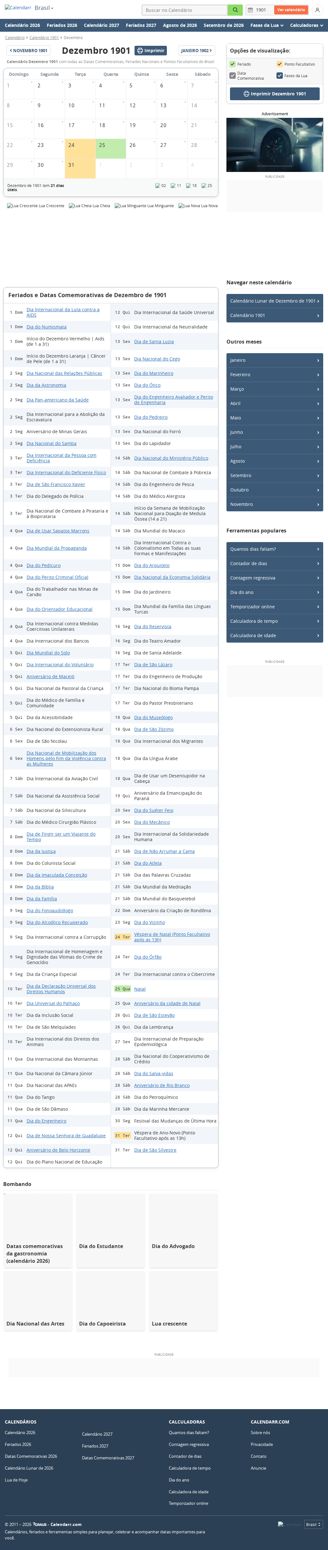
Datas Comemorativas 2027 (108, 1458)
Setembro (240, 475)
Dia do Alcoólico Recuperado (57, 922)
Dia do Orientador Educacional (60, 609)
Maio (235, 418)
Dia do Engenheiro (46, 1121)
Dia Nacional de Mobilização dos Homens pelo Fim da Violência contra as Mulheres (66, 758)
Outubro (239, 490)
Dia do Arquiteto (151, 565)
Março (237, 389)
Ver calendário (291, 9)
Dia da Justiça (41, 851)
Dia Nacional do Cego (157, 359)
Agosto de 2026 (180, 25)
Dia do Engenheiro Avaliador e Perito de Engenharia (173, 399)
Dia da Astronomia (46, 385)
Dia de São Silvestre (155, 1150)
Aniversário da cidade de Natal (167, 1003)
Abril (235, 403)
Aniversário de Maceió (50, 676)
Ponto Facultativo (299, 64)
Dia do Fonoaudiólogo (50, 910)
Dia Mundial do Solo (48, 653)
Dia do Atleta (148, 863)
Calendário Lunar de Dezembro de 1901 (273, 301)
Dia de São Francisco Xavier (56, 484)
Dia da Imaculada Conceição (57, 875)
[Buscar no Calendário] (235, 10)
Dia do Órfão (147, 957)
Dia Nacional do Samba (52, 443)
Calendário (15, 37)
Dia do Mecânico (152, 822)
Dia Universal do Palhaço (53, 1003)
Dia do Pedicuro (44, 565)
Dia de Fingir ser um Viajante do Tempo (61, 836)
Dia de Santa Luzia (154, 341)
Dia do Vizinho (149, 922)
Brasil (42, 8)
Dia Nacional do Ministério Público (171, 458)
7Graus (39, 1524)
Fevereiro (240, 374)
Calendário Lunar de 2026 (29, 1468)
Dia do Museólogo (153, 717)
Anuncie (258, 1468)
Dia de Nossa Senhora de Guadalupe (66, 1135)
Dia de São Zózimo (154, 729)
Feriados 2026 (62, 25)
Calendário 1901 (44, 37)
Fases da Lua (296, 75)
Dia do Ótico (147, 385)
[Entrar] (317, 10)
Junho (236, 432)
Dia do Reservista (152, 626)
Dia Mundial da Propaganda (57, 548)
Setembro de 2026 (224, 25)
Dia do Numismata (47, 327)
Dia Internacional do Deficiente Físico (66, 472)
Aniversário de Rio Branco (162, 1085)
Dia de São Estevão (154, 1015)
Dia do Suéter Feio (153, 810)
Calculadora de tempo (254, 621)
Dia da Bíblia (40, 887)
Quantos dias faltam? (253, 549)
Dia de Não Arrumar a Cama (164, 851)
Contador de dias (248, 563)
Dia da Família (42, 899)
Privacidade (262, 1444)
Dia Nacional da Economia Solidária (172, 577)
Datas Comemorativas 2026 (31, 1456)
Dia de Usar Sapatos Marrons (58, 531)
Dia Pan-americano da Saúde (58, 400)
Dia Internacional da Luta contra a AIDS (63, 312)
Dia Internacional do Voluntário (60, 664)
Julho (235, 446)
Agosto (237, 461)
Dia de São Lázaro (153, 664)
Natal (140, 989)
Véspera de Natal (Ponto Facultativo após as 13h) (172, 937)
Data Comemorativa (250, 75)
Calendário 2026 (22, 25)
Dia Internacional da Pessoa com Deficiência (61, 458)
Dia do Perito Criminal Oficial (57, 577)
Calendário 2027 (101, 25)
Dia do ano (241, 592)
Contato (258, 1456)
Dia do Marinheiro (153, 373)
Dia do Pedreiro (151, 417)
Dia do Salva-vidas (153, 1073)
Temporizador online (252, 607)
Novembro (241, 504)
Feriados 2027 (141, 25)
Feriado (244, 64)
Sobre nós (260, 1432)
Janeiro (237, 360)
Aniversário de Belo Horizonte (58, 1150)
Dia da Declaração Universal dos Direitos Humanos (61, 988)
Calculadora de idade (253, 635)
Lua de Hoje (16, 1480)
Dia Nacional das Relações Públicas (64, 373)
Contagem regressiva (252, 578)
